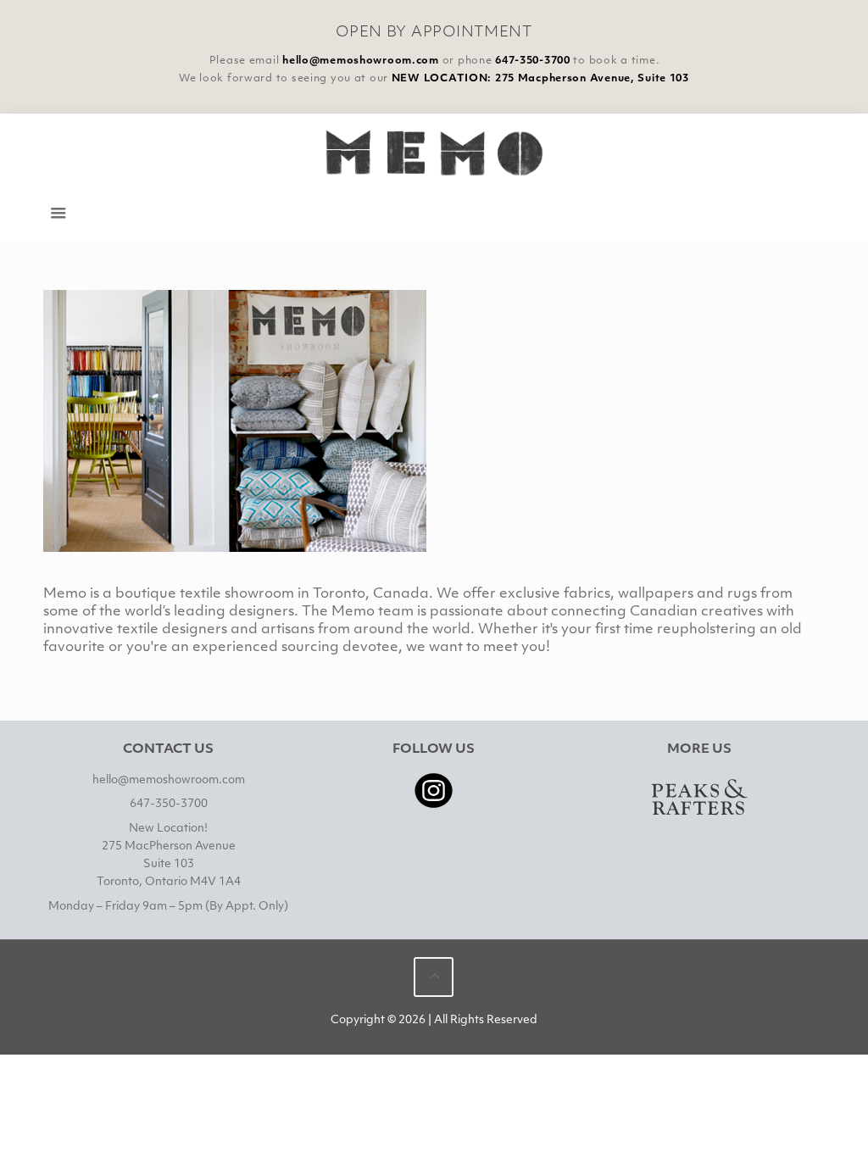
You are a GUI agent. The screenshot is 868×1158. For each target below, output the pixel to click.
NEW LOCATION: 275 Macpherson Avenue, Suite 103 (540, 79)
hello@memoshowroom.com (360, 61)
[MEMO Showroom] (434, 152)
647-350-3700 (532, 61)
